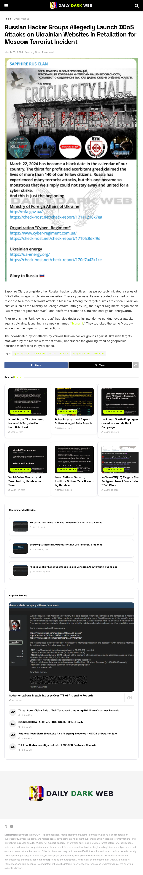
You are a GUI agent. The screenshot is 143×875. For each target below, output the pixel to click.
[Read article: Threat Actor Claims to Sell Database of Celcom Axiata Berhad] (20, 526)
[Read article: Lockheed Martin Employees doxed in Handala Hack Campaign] (120, 402)
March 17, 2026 (17, 490)
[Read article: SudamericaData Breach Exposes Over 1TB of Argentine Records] (71, 647)
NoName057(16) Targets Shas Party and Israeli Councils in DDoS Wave (120, 481)
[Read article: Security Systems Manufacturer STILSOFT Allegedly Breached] (20, 548)
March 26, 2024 (13, 52)
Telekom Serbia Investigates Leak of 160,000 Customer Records (57, 745)
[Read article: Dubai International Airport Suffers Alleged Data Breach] (74, 402)
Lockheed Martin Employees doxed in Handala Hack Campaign (120, 423)
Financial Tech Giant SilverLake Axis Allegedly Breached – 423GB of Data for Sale (67, 733)
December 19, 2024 (40, 571)
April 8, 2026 (16, 432)
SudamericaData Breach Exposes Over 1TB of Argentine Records (51, 695)
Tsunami (77, 323)
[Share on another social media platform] (136, 365)
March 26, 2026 (111, 432)
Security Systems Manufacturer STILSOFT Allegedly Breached (66, 544)
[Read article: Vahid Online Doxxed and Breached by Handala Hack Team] (27, 459)
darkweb (39, 353)
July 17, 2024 (38, 527)
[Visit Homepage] (71, 5)
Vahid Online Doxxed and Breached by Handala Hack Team (26, 481)
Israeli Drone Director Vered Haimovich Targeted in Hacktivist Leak (26, 423)
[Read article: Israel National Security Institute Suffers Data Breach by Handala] (74, 459)
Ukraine (99, 353)
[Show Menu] (6, 5)
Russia (64, 353)
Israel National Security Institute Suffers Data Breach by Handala (74, 481)
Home (7, 18)
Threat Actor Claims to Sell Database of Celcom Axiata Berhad (66, 522)
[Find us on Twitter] (5, 826)
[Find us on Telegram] (11, 826)
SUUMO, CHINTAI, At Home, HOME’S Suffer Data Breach (50, 722)
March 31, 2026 (64, 428)
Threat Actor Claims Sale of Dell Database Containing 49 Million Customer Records (68, 710)
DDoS (52, 353)
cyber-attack (22, 353)
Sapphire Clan (81, 353)
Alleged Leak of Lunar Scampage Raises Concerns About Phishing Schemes (73, 566)
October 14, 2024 (40, 549)
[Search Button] (137, 5)
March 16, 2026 (110, 490)
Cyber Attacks (21, 18)
